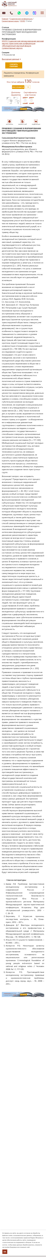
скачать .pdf (22, 124)
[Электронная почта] (4, 13)
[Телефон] (11, 13)
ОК (5, 1252)
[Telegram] (27, 13)
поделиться (36, 124)
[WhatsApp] (19, 13)
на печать (9, 124)
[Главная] (11, 4)
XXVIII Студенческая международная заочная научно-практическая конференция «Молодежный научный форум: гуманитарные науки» (23, 44)
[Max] (34, 13)
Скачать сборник (14, 65)
